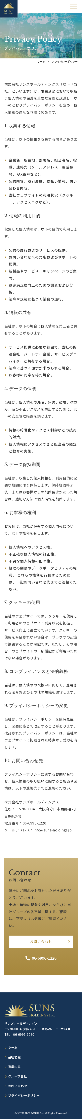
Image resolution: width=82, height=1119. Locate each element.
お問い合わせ (41, 941)
